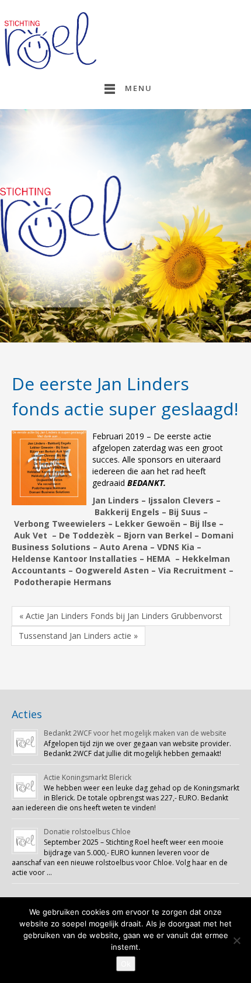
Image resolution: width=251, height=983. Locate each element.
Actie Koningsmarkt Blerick (87, 777)
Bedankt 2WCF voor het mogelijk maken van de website (135, 733)
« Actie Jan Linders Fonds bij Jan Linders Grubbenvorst (120, 615)
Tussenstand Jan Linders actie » (78, 635)
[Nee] (236, 940)
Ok (126, 963)
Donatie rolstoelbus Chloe (87, 832)
